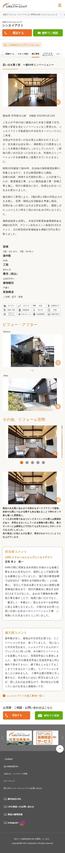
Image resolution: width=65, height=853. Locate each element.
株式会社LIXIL (14, 799)
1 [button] (21, 462)
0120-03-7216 (16, 715)
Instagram (13, 822)
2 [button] (27, 462)
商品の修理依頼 (15, 814)
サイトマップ (9, 781)
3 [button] (32, 462)
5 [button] (43, 462)
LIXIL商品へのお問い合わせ (21, 806)
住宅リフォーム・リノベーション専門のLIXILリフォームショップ (30, 14)
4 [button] (37, 462)
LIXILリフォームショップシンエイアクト (29, 557)
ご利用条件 (8, 759)
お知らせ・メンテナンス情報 (15, 774)
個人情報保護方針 (11, 766)
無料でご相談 (50, 32)
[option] (32, 441)
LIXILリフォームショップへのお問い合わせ (24, 788)
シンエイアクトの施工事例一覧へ (25, 695)
